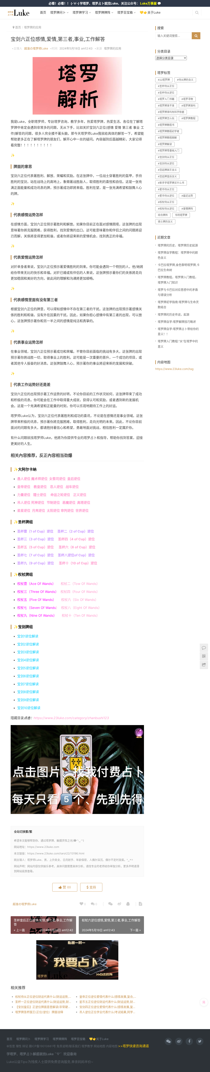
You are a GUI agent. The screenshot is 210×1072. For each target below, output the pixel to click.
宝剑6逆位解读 (28, 676)
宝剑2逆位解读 (28, 644)
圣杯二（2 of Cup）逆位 (75, 531)
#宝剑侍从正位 (166, 157)
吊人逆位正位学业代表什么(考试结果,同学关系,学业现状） (108, 1012)
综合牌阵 (163, 215)
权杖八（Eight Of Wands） (81, 608)
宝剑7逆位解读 (28, 684)
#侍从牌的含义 (185, 79)
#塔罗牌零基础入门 (168, 150)
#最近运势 (187, 195)
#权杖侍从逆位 (166, 208)
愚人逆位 (23, 479)
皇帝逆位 (23, 487)
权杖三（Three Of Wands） (38, 592)
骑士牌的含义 (165, 221)
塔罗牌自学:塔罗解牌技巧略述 (177, 321)
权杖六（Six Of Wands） (79, 600)
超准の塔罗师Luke (36, 48)
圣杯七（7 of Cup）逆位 (35, 555)
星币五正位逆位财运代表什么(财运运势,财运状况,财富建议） (108, 1001)
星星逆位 (23, 510)
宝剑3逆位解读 (28, 652)
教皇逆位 (40, 487)
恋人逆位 (58, 487)
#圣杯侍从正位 (166, 86)
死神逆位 (37, 502)
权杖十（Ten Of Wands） (81, 615)
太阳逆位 (53, 510)
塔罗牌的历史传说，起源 (173, 314)
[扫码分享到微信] (110, 904)
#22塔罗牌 (164, 79)
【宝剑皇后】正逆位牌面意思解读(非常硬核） (44, 1007)
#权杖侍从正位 (166, 202)
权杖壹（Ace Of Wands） (36, 584)
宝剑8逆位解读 (28, 692)
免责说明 (62, 1046)
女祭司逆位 (58, 479)
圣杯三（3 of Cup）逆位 (35, 539)
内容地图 (112, 1046)
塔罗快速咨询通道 (136, 1046)
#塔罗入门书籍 (166, 99)
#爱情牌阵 (187, 208)
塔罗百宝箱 (124, 12)
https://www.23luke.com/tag (174, 369)
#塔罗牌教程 (188, 118)
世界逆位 (82, 510)
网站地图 (100, 1046)
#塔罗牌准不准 (166, 105)
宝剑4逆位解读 (28, 660)
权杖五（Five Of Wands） (36, 600)
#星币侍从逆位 (166, 195)
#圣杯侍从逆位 (166, 92)
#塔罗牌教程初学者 (168, 131)
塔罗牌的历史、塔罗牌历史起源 (178, 245)
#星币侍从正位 (166, 189)
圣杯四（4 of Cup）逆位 (76, 539)
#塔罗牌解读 (165, 144)
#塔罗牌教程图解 (167, 137)
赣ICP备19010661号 (42, 1046)
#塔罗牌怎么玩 (166, 118)
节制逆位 (53, 502)
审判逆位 (67, 510)
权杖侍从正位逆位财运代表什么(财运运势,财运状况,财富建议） (44, 996)
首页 (43, 12)
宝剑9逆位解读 (28, 700)
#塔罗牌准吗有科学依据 (171, 112)
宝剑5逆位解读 (28, 668)
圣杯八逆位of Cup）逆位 (76, 555)
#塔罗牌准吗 (188, 105)
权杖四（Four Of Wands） (80, 592)
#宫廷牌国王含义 (167, 169)
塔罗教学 (87, 1046)
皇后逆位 (73, 479)
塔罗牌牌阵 (102, 12)
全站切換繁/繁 (23, 831)
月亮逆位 (39, 510)
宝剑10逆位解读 (28, 708)
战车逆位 (72, 487)
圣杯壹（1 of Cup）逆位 (35, 531)
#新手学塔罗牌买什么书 (171, 182)
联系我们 (75, 1046)
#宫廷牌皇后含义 (167, 176)
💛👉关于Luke (150, 12)
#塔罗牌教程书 (166, 124)
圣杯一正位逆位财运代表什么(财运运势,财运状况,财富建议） (44, 1001)
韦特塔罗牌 (181, 215)
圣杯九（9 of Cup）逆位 (36, 563)
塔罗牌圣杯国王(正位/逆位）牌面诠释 (39, 1012)
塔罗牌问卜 (57, 12)
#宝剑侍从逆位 (166, 163)
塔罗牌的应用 (32, 27)
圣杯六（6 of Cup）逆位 (77, 547)
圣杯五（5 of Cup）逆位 (35, 547)
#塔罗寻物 (187, 99)
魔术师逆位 (39, 479)
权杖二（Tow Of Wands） (80, 584)
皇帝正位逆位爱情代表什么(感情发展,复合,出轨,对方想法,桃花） (108, 996)
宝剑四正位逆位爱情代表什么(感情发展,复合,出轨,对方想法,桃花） (108, 1007)
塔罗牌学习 (80, 12)
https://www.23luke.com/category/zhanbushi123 (71, 718)
